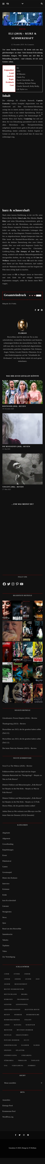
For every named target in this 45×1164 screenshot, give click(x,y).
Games (5, 867)
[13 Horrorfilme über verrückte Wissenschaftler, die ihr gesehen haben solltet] (33, 631)
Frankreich (23, 999)
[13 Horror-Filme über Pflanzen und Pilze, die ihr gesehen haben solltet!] (33, 652)
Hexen (7, 1014)
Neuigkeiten (7, 912)
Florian (22, 333)
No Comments (29, 44)
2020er (7, 984)
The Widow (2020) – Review (21, 766)
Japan (7, 1025)
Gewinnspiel (7, 872)
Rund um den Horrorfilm (11, 929)
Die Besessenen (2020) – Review (16, 446)
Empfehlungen (7, 850)
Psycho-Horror (11, 1040)
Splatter (20, 1050)
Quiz (4, 923)
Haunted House (32, 1009)
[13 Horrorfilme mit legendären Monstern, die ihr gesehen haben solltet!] (33, 672)
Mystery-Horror (25, 1030)
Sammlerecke (7, 934)
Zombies (32, 1065)
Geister (8, 1004)
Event (4, 855)
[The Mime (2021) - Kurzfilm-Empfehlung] (12, 693)
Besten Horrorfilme (14, 989)
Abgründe (6, 833)
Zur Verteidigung (8, 957)
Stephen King (10, 1055)
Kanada (17, 1025)
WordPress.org (7, 1117)
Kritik (22, 29)
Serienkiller (10, 1045)
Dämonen (8, 999)
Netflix (8, 1035)
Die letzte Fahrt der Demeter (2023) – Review (19, 748)
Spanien (7, 1050)
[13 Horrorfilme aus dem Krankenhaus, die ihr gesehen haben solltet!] (33, 611)
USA (5, 1065)
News (4, 917)
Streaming (26, 1055)
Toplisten (5, 946)
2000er (18, 979)
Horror (18, 1014)
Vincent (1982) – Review (13, 487)
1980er (27, 974)
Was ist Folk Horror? (10, 779)
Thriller (22, 1060)
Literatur (5, 906)
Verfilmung (17, 1065)
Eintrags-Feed (7, 1106)
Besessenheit (21, 984)
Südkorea (9, 1060)
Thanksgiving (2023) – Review (14, 724)
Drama (24, 994)
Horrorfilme (32, 1014)
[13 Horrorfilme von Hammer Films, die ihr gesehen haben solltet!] (12, 672)
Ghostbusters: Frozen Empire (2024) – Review (19, 718)
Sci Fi (26, 1040)
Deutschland (10, 994)
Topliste (35, 1060)
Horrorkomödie (12, 1019)
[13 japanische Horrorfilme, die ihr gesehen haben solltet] (33, 693)
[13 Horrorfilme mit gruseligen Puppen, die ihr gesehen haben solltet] (12, 611)
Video (4, 951)
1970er (17, 974)
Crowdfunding (7, 844)
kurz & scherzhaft (9, 900)
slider (36, 1045)
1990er (7, 979)
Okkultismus (22, 1035)
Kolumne (5, 889)
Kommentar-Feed (8, 1111)
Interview (5, 884)
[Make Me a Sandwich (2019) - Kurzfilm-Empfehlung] (12, 631)
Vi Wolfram (32, 1148)
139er (6, 974)
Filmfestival (6, 861)
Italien (27, 1019)
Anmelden (6, 1100)
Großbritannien (12, 1009)
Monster (8, 1030)
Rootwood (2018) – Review (14, 406)
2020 (38, 979)
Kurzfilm (30, 1025)
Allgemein (6, 838)
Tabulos (5, 940)
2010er (28, 979)
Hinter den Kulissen (9, 878)
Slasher (25, 1045)
